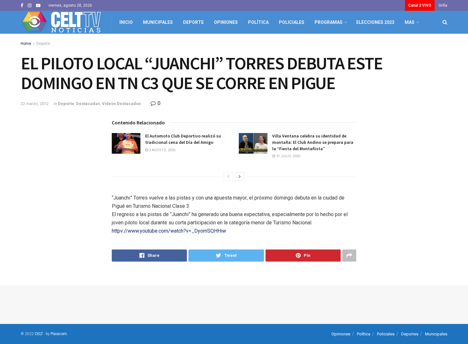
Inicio (126, 22)
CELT (39, 334)
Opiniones (226, 22)
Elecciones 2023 (375, 22)
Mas (410, 22)
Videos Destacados (121, 103)
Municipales (158, 22)
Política (258, 22)
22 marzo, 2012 (35, 103)
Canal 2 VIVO (419, 5)
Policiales (291, 22)
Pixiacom (59, 334)
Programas (329, 22)
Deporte (193, 22)
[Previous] (228, 176)
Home (26, 43)
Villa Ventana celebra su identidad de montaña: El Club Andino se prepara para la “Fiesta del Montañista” (312, 142)
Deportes (409, 334)
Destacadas (88, 103)
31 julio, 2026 (287, 156)
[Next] (240, 176)
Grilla (442, 5)
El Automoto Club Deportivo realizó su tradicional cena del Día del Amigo (183, 139)
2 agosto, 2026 (161, 150)
